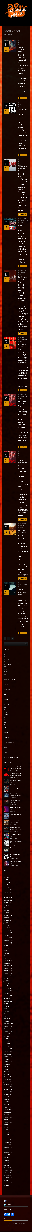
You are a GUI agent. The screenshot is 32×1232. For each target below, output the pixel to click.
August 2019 (7, 1064)
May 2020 (7, 1041)
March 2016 (7, 1167)
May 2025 (6, 907)
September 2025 (8, 900)
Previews (6, 722)
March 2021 (7, 1016)
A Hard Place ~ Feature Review (22, 168)
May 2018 (6, 1102)
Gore (5, 697)
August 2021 (7, 1003)
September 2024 (8, 918)
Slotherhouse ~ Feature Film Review (23, 403)
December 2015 (8, 1175)
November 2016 (8, 1147)
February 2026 (8, 890)
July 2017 (6, 1127)
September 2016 (8, 1152)
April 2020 (7, 1044)
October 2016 (8, 1150)
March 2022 (7, 988)
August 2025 (7, 902)
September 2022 (8, 973)
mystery (6, 714)
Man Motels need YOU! (15, 855)
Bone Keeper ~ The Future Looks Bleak (15, 828)
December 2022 (8, 966)
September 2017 (8, 1122)
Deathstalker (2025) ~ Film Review (16, 822)
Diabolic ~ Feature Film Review (15, 801)
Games (5, 692)
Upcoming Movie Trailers (11, 757)
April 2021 (6, 1013)
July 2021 (6, 1006)
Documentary (7, 677)
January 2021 (7, 1021)
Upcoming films (8, 755)
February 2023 (8, 960)
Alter (5, 656)
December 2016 (8, 1145)
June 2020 (7, 1039)
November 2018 (8, 1087)
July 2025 (6, 905)
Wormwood (22, 44)
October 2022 (8, 971)
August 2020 (8, 1034)
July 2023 (6, 948)
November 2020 (8, 1026)
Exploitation (7, 682)
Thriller (6, 745)
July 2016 (6, 1157)
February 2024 (8, 933)
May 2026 (7, 882)
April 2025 (7, 910)
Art (5, 661)
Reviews (6, 732)
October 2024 (8, 915)
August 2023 (7, 945)
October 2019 (8, 1059)
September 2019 (8, 1061)
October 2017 (8, 1119)
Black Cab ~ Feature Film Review (22, 227)
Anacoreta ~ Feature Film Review (16, 849)
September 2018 (8, 1092)
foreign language (8, 687)
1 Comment (22, 40)
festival (6, 684)
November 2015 (8, 1178)
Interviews (6, 704)
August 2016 (7, 1155)
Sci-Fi (5, 735)
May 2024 (7, 925)
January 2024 (7, 935)
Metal (5, 709)
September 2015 (8, 1183)
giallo (5, 694)
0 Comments (23, 102)
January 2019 (7, 1082)
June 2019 (6, 1069)
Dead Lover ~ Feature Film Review (16, 835)
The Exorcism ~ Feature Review (22, 279)
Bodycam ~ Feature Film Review (15, 862)
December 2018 (8, 1084)
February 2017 (7, 1140)
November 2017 (8, 1117)
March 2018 (7, 1107)
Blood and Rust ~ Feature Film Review (15, 795)
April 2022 (7, 986)
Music (5, 712)
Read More (23, 98)
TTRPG (5, 752)
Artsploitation (8, 664)
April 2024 (7, 928)
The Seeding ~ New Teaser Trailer (22, 532)
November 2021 (8, 996)
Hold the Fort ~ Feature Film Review (23, 49)
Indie (5, 702)
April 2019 (6, 1074)
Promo (5, 725)
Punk (5, 727)
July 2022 (6, 978)
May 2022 (6, 983)
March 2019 (7, 1077)
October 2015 (8, 1180)
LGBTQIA (6, 707)
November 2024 (8, 913)
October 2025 (8, 897)
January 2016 (7, 1172)
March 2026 (7, 887)
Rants (5, 730)
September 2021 (8, 1001)
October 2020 (8, 1029)
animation (6, 659)
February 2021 (7, 1019)
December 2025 (8, 895)
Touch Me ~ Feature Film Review (16, 808)
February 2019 (8, 1079)
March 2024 (7, 930)
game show (7, 689)
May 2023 (7, 953)
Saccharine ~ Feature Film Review (16, 781)
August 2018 (7, 1094)
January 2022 (7, 993)
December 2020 (8, 1024)
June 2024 (6, 923)
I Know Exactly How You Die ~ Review (16, 815)
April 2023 (7, 955)
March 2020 (7, 1046)
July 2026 (6, 877)
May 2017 (6, 1132)
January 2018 (7, 1112)
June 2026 (6, 880)
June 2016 (6, 1160)
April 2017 (6, 1135)
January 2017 (7, 1142)
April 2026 (7, 885)
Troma (5, 750)
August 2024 (7, 920)
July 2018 (6, 1097)
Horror (6, 699)
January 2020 (8, 1051)
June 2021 (6, 1008)
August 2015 (7, 1185)
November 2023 (8, 940)
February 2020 (8, 1049)
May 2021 (6, 1011)
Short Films (7, 737)
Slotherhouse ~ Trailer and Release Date (22, 460)
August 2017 (7, 1125)
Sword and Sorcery (9, 742)
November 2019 (8, 1056)
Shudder (6, 740)
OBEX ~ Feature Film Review (16, 842)
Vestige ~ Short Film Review (22, 592)
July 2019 (6, 1066)
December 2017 (8, 1114)
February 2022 (8, 991)
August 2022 (7, 976)
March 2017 (7, 1137)
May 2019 (6, 1072)
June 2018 (6, 1099)
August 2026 (7, 875)
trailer (5, 747)
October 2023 (8, 943)
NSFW (5, 720)
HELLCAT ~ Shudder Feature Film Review (15, 767)
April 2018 (6, 1104)
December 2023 (8, 938)
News (5, 717)
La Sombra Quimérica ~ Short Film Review (16, 774)
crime (5, 672)
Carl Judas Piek (23, 106)
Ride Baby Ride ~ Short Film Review (23, 346)
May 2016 (6, 1162)
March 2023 (7, 958)
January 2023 (7, 963)
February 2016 (8, 1170)
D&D (5, 674)
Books (5, 667)
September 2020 (8, 1031)
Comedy (6, 669)
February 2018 (8, 1109)
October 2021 (8, 998)
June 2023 (6, 950)
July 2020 (6, 1036)
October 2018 (8, 1089)
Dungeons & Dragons (10, 679)
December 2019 (8, 1054)
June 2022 (6, 981)
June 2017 (6, 1130)
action (5, 654)
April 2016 (7, 1165)
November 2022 (8, 968)
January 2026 (7, 892)
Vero (21, 274)
